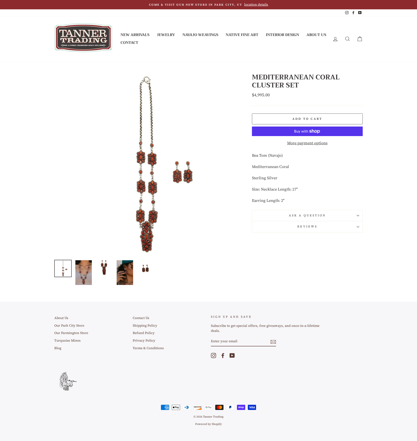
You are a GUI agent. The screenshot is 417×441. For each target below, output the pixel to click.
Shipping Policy (145, 325)
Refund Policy (144, 333)
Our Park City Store (69, 325)
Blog (57, 348)
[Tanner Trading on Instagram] (213, 355)
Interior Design (282, 35)
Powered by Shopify (208, 424)
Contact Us (141, 318)
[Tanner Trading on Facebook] (222, 355)
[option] (208, 4)
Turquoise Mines (67, 340)
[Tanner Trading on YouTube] (232, 355)
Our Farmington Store (71, 333)
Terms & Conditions (148, 348)
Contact (129, 42)
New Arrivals (135, 35)
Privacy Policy (144, 340)
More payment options (307, 143)
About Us (316, 35)
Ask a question (307, 215)
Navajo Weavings (200, 35)
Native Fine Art (242, 35)
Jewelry (166, 35)
